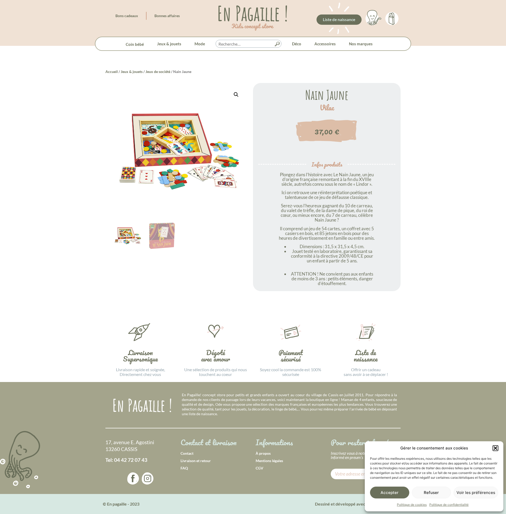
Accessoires (325, 43)
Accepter (389, 492)
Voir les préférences (475, 492)
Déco (296, 43)
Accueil (111, 71)
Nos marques (361, 43)
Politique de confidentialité (449, 505)
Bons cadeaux (126, 15)
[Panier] (391, 17)
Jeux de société (157, 71)
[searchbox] (248, 44)
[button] (495, 448)
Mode (199, 43)
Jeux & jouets (169, 43)
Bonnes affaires (167, 15)
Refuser (431, 492)
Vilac (327, 108)
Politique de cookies (412, 505)
